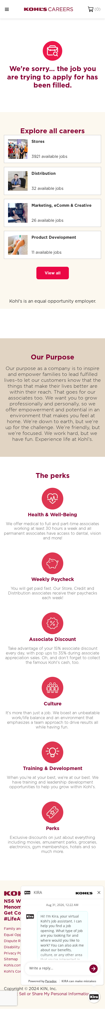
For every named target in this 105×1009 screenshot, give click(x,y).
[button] (52, 273)
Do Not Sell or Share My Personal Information (47, 994)
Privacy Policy (16, 953)
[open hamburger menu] (7, 9)
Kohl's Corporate (18, 971)
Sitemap (11, 959)
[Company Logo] (48, 9)
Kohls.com (12, 965)
